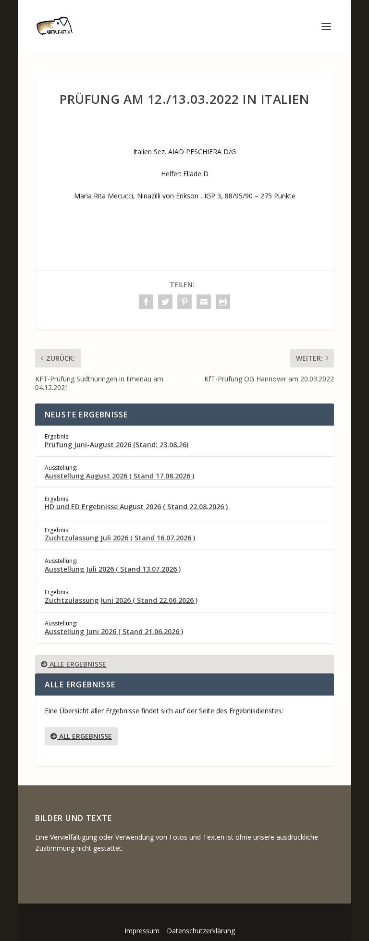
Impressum (142, 930)
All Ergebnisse (84, 736)
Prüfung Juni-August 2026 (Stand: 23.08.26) (116, 444)
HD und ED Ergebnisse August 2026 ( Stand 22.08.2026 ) (136, 506)
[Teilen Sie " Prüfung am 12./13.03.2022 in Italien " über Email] (203, 301)
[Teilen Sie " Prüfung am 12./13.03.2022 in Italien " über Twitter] (165, 301)
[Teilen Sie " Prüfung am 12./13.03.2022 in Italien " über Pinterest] (184, 301)
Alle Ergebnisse (77, 664)
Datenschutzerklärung (201, 930)
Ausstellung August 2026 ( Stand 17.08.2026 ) (119, 475)
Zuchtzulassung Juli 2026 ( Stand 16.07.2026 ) (120, 537)
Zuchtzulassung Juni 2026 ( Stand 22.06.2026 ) (121, 600)
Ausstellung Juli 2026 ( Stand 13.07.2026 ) (113, 569)
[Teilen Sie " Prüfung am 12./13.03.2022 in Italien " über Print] (223, 301)
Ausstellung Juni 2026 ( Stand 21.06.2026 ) (114, 631)
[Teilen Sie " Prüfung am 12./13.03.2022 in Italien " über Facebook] (146, 301)
